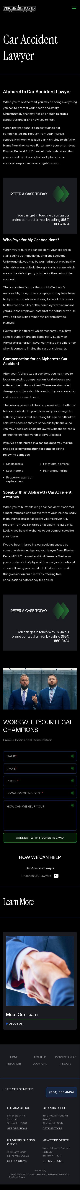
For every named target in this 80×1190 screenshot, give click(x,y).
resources (14, 1063)
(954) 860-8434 (61, 1092)
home (14, 1057)
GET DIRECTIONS (17, 1128)
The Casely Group (17, 1177)
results (66, 1063)
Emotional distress (56, 464)
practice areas (65, 1057)
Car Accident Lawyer (40, 868)
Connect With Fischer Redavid (40, 837)
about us (15, 1023)
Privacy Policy (40, 1170)
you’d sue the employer (18, 311)
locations (40, 1063)
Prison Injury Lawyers (36, 876)
